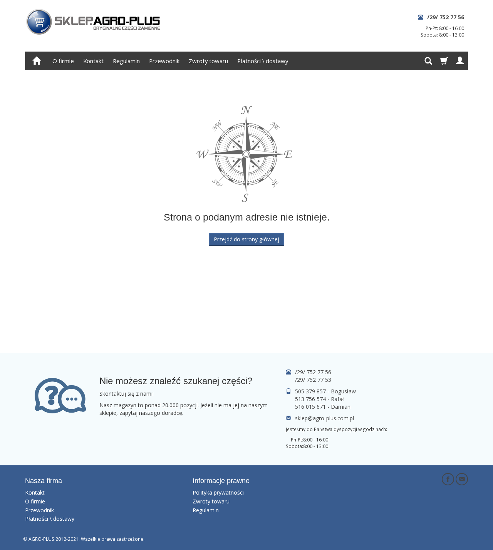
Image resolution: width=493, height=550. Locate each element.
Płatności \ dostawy (262, 61)
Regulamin (126, 61)
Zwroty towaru (208, 61)
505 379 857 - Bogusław (325, 391)
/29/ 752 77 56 (445, 17)
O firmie (63, 61)
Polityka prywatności (218, 492)
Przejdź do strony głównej (246, 239)
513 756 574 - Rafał (319, 399)
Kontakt (93, 61)
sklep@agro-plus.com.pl (324, 418)
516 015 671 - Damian (322, 406)
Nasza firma (43, 481)
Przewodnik (164, 61)
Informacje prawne (221, 481)
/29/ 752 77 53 (313, 379)
